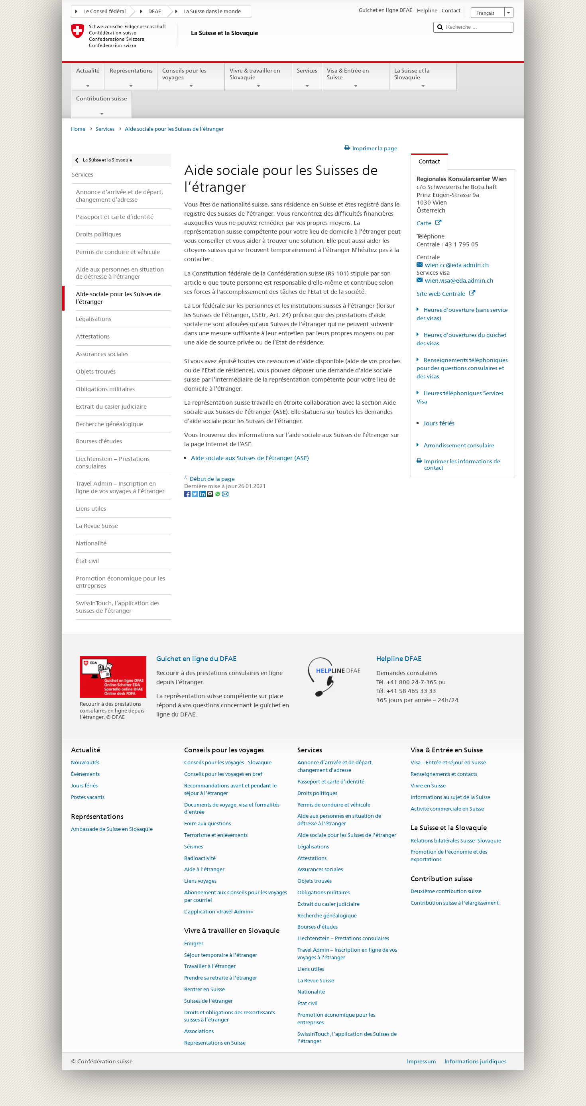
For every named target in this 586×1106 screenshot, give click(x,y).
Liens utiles (310, 969)
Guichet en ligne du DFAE (196, 659)
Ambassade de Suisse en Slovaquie (112, 829)
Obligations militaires (323, 892)
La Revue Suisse (315, 981)
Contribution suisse (101, 98)
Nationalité (311, 992)
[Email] (225, 493)
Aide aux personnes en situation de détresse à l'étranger (339, 820)
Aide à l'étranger (204, 870)
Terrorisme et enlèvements (216, 835)
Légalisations (313, 847)
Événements (85, 774)
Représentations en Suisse (215, 1043)
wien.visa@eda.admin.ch (459, 280)
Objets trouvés (314, 881)
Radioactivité (200, 858)
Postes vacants (87, 797)
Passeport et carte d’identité (330, 782)
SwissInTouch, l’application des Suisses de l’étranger (347, 1038)
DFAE (154, 11)
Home (78, 129)
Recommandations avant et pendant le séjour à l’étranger (230, 789)
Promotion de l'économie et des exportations (449, 856)
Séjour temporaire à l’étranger (220, 955)
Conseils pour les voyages (184, 74)
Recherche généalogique (327, 916)
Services (307, 70)
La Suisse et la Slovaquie (412, 74)
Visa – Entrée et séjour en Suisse (448, 763)
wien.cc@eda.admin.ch (457, 265)
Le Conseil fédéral (104, 11)
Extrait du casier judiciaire (328, 904)
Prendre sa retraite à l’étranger (220, 978)
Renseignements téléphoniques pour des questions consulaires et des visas (462, 368)
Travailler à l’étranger (210, 967)
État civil (307, 1003)
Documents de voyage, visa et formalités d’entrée (231, 808)
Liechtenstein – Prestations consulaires (343, 939)
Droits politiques (317, 793)
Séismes (193, 847)
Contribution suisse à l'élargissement (455, 903)
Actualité (88, 70)
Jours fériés (438, 423)
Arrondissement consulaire (458, 445)
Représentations (131, 70)
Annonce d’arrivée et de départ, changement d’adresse (335, 766)
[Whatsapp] (218, 493)
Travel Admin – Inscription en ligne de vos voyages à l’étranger (347, 953)
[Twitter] (195, 493)
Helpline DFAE (399, 659)
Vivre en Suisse (428, 786)
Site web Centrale (442, 293)
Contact (425, 161)
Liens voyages (200, 881)
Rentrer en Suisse (204, 989)
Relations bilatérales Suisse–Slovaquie (456, 841)
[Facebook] (188, 493)
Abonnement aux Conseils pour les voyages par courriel (235, 896)
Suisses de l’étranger (208, 1001)
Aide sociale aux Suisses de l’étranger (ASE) (250, 458)
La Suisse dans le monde (212, 11)
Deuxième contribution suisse (446, 892)
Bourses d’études (317, 927)
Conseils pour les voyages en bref (223, 774)
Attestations (311, 858)
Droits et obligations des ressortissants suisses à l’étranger (229, 1016)
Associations (199, 1031)
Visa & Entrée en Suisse (348, 74)
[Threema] (210, 493)
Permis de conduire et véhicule (333, 805)
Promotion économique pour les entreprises (336, 1018)
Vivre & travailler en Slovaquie (255, 74)
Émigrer (193, 944)
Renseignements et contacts (444, 774)
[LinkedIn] (203, 493)
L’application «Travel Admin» (218, 912)
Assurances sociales (320, 870)
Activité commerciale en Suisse (447, 809)
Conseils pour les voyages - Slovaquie (227, 763)
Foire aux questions (207, 824)
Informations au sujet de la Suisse (450, 797)
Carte (425, 223)
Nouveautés (85, 763)
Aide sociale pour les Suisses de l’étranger (346, 835)
